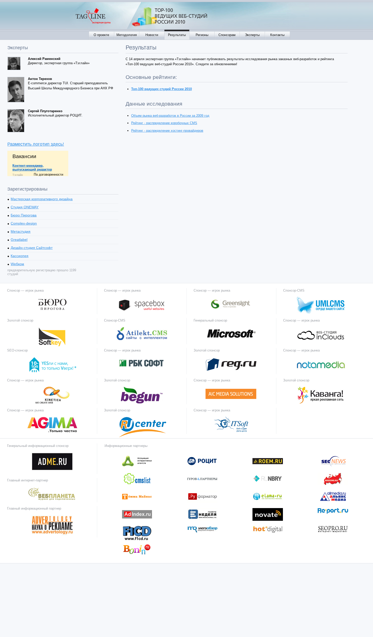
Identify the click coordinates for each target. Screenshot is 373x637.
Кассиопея (19, 256)
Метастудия (20, 231)
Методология (126, 35)
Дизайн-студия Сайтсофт (32, 248)
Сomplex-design (24, 223)
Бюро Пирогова (24, 215)
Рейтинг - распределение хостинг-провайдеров (167, 130)
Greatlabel (19, 240)
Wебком (17, 264)
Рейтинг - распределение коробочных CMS (164, 123)
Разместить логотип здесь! (35, 144)
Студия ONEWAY (25, 207)
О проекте (101, 35)
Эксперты (252, 35)
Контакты (277, 35)
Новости (151, 35)
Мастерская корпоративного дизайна (42, 199)
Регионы (202, 35)
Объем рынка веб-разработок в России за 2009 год (170, 116)
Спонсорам (226, 35)
